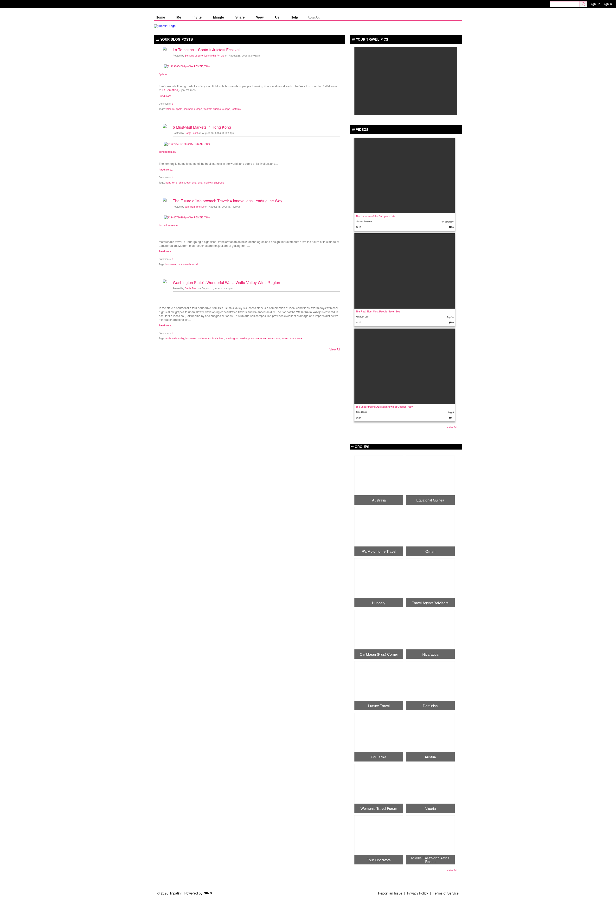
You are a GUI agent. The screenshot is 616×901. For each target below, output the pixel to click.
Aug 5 (451, 412)
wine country (288, 338)
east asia (191, 182)
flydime (163, 74)
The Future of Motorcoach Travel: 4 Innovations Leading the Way (227, 200)
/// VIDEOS (360, 129)
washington (232, 338)
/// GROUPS (360, 446)
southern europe (193, 109)
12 (359, 227)
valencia (170, 109)
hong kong (172, 182)
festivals (236, 109)
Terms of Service (446, 893)
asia (200, 182)
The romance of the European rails (375, 216)
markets (208, 182)
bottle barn (218, 338)
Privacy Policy (417, 893)
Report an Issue (390, 893)
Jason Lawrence (168, 225)
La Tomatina (170, 90)
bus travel (171, 264)
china (182, 182)
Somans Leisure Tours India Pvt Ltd (205, 55)
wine (299, 338)
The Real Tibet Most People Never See (378, 311)
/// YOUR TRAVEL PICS (370, 39)
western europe (212, 109)
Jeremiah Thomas (195, 206)
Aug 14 (450, 317)
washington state (249, 338)
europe (226, 109)
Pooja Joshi (191, 133)
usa (278, 338)
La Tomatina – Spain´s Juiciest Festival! (207, 49)
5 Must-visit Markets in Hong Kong (202, 127)
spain (179, 109)
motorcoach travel (188, 264)
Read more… (166, 96)
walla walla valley (175, 338)
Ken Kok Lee (362, 316)
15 (359, 322)
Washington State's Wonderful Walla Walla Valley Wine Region (226, 282)
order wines (204, 338)
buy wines (191, 338)
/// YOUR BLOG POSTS (174, 39)
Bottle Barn (191, 288)
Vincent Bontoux (364, 221)
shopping (219, 182)
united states (267, 338)
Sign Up (595, 4)
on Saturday (448, 221)
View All (334, 349)
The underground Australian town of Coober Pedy (384, 406)
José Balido (361, 411)
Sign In (607, 4)
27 (359, 417)
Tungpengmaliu (167, 151)
